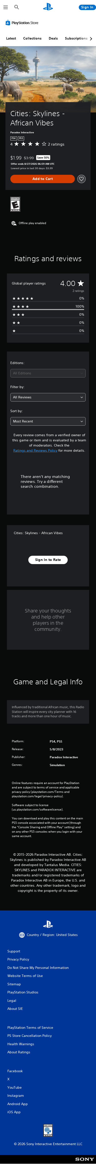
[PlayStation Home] (48, 7)
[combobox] (48, 373)
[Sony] (85, 1163)
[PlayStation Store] (23, 23)
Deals (53, 38)
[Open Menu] (5, 7)
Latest (11, 38)
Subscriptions (76, 38)
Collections (32, 38)
